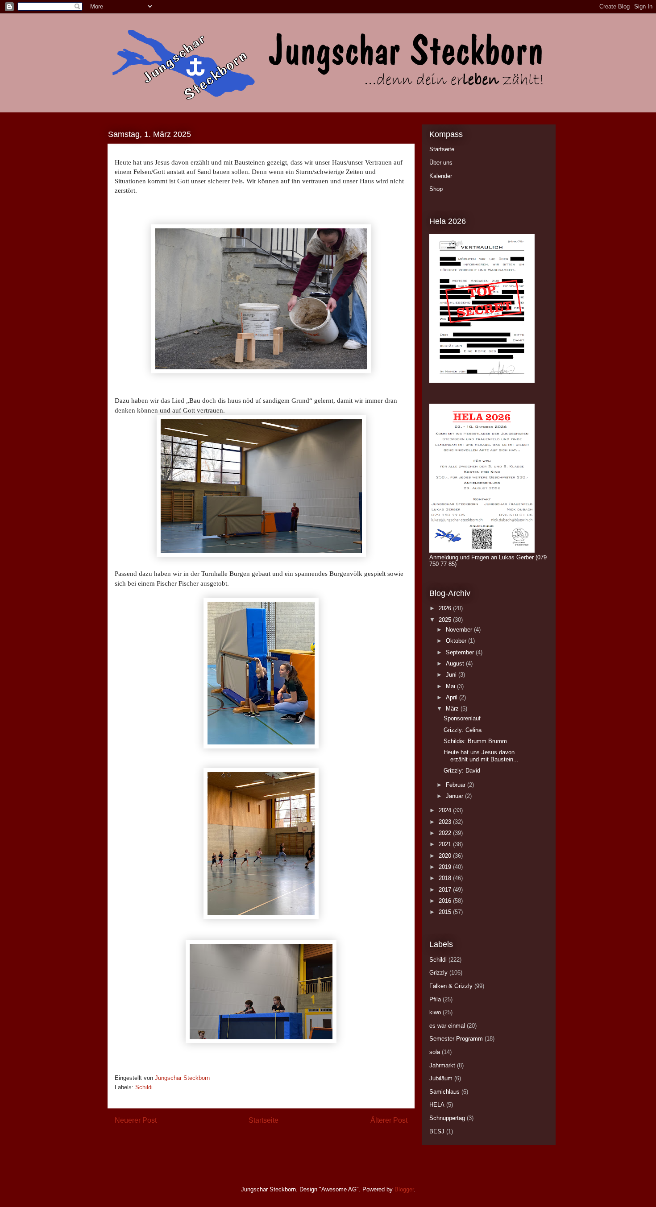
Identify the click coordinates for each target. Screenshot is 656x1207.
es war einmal (447, 1025)
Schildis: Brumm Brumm (475, 741)
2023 (446, 821)
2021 (446, 844)
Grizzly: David (462, 770)
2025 (446, 619)
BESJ (436, 1131)
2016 (446, 900)
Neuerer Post (136, 1120)
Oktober (457, 640)
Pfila (435, 999)
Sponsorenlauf (462, 718)
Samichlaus (444, 1091)
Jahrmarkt (442, 1065)
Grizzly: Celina (463, 730)
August (456, 663)
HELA (436, 1104)
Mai (451, 686)
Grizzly (438, 972)
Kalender (440, 176)
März (453, 708)
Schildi (144, 1087)
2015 (446, 912)
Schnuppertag (447, 1118)
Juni (452, 674)
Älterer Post (388, 1120)
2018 (446, 878)
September (461, 652)
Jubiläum (441, 1078)
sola (434, 1052)
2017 (446, 889)
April (452, 697)
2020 (446, 855)
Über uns (441, 162)
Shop (436, 189)
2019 (446, 867)
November (460, 629)
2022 (446, 833)
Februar (456, 784)
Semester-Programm (456, 1038)
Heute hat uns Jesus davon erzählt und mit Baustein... (481, 756)
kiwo (435, 1012)
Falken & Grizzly (451, 986)
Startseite (263, 1120)
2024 (446, 810)
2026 (446, 608)
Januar (455, 796)
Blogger (404, 1189)
